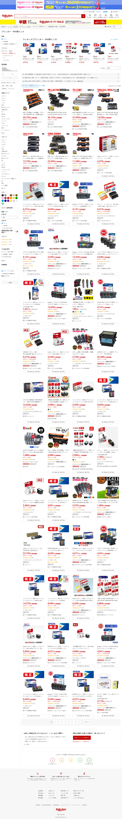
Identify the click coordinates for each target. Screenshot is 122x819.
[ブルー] (3, 201)
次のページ (88, 722)
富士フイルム (5, 158)
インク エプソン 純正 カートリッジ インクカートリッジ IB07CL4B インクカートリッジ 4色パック (33, 600)
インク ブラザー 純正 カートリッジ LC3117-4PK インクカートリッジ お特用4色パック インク (108, 254)
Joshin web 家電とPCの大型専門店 (108, 466)
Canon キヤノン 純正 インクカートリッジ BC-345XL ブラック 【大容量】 (33, 648)
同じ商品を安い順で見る (108, 176)
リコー (3, 103)
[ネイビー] (5, 201)
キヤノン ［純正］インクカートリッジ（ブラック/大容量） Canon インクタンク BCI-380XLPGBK (108, 452)
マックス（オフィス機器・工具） (9, 180)
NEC (3, 105)
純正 (3, 85)
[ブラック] (3, 195)
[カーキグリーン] (16, 195)
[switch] (17, 231)
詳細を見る (80, 81)
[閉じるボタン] (118, 74)
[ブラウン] (11, 195)
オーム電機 (4, 185)
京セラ (3, 116)
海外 (7, 211)
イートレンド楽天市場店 (105, 318)
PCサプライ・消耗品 (25, 26)
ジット (3, 162)
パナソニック (5, 125)
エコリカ (4, 156)
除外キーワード (6, 276)
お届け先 (4, 214)
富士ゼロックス (6, 107)
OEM (7, 85)
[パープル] (8, 201)
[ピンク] (3, 198)
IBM (3, 183)
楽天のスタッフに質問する (81, 737)
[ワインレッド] (5, 198)
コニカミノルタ (6, 118)
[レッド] (8, 198)
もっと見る (26, 744)
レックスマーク (6, 130)
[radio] (2, 39)
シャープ (4, 121)
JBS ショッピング (29, 416)
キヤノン (4, 98)
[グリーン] (16, 198)
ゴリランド (27, 564)
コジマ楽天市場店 (103, 712)
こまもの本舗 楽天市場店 (31, 127)
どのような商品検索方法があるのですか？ (36, 739)
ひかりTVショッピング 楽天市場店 (83, 564)
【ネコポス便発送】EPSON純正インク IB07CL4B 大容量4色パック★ (33, 402)
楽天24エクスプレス (54, 268)
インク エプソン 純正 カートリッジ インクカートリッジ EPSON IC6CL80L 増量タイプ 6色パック (58, 600)
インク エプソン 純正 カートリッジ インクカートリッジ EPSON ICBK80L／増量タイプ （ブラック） (34, 304)
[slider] (1, 71)
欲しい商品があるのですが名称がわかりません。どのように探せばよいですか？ (45, 736)
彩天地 (26, 466)
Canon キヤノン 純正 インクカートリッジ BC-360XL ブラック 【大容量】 (58, 254)
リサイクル (11, 88)
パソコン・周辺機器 (13, 26)
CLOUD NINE (53, 418)
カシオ (3, 123)
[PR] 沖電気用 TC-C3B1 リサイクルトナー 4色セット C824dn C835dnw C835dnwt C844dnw (83, 114)
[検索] (83, 16)
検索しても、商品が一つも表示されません (36, 741)
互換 (11, 85)
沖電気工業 (4, 109)
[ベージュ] (14, 195)
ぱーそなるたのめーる (104, 220)
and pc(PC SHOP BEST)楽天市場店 (83, 469)
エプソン (4, 96)
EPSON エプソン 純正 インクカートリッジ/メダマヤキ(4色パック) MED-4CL (58, 648)
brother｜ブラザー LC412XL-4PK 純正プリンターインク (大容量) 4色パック (83, 254)
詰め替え (4, 88)
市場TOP (3, 26)
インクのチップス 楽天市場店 (81, 368)
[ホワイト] (8, 195)
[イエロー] (14, 198)
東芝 (3, 128)
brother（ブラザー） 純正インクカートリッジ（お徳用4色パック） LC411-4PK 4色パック (82, 206)
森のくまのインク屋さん (105, 517)
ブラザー (4, 100)
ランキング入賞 (29, 266)
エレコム (4, 176)
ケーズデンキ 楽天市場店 (105, 172)
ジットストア (77, 321)
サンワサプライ (6, 174)
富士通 (3, 114)
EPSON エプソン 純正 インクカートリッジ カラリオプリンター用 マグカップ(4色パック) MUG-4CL (83, 696)
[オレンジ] (11, 198)
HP (2, 112)
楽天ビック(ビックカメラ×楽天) (82, 268)
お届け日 (4, 220)
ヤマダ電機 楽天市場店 (30, 220)
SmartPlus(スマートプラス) (106, 615)
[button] (115, 12)
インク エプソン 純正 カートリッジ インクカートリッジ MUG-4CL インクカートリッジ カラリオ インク (108, 402)
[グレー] (5, 195)
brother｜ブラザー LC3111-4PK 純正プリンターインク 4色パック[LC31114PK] (107, 648)
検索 (10, 78)
